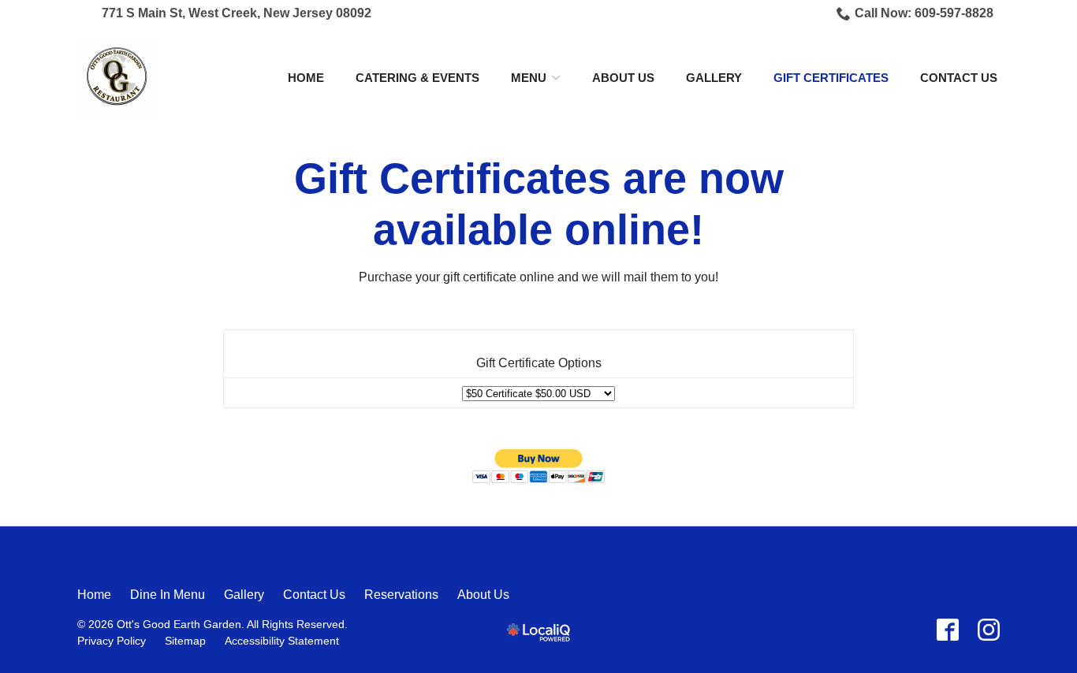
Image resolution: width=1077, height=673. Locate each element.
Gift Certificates (831, 77)
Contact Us (958, 77)
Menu (528, 77)
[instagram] (989, 630)
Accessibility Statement (282, 640)
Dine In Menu (167, 594)
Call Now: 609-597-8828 (924, 13)
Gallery (714, 77)
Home (306, 77)
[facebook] (948, 630)
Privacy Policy (111, 640)
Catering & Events (417, 77)
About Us (623, 77)
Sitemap (185, 640)
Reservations (401, 594)
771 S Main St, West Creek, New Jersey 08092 (236, 13)
